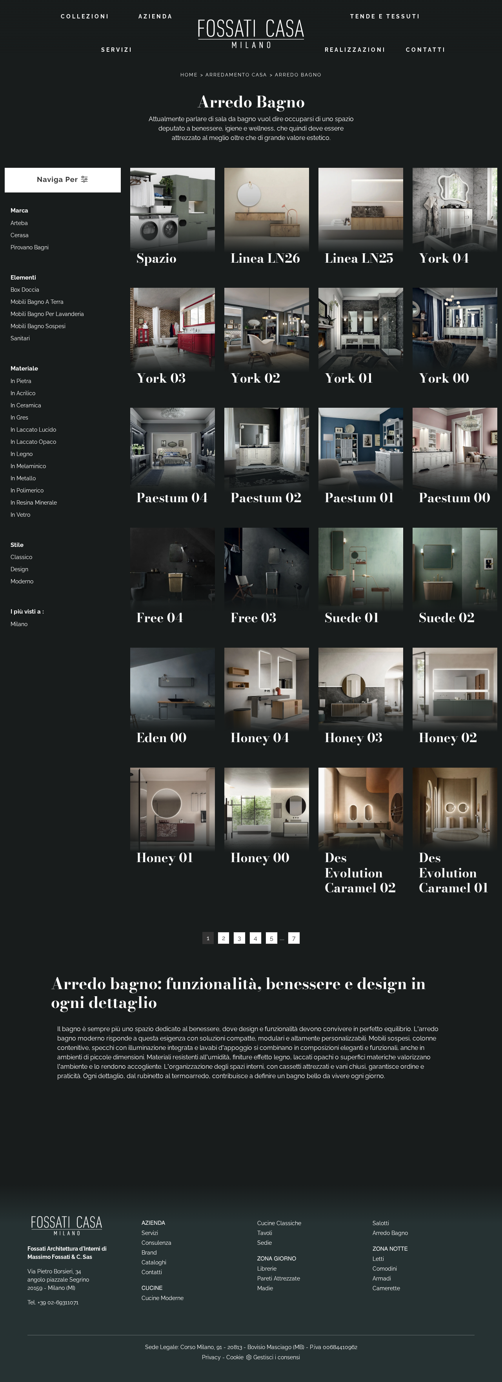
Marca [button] (19, 210)
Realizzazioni (355, 50)
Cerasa (20, 235)
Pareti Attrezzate (278, 1278)
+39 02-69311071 (58, 1302)
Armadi (382, 1278)
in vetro (20, 515)
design (19, 569)
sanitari (20, 338)
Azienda (155, 16)
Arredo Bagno (298, 75)
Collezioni (85, 16)
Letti (378, 1259)
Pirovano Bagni (30, 247)
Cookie (235, 1357)
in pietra (21, 381)
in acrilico (23, 393)
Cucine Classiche (279, 1223)
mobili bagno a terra (37, 302)
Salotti (381, 1223)
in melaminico (28, 466)
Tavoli (264, 1233)
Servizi (117, 50)
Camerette (386, 1288)
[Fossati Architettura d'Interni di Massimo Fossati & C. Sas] (251, 33)
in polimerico (27, 490)
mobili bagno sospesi (38, 326)
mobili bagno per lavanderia (47, 314)
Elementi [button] (23, 277)
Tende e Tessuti (385, 16)
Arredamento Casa (236, 75)
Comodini (385, 1269)
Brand (149, 1252)
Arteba (19, 223)
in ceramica (26, 405)
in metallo (23, 478)
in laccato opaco (33, 442)
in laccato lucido (33, 430)
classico (21, 557)
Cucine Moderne (163, 1298)
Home (189, 75)
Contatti (426, 50)
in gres (19, 417)
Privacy (211, 1357)
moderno (22, 581)
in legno (22, 454)
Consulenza (156, 1243)
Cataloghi (154, 1262)
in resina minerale (34, 502)
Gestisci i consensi (276, 1357)
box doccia (25, 290)
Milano (19, 624)
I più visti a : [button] (27, 611)
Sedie (264, 1243)
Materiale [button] (24, 368)
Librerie (266, 1269)
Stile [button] (17, 544)
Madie (265, 1288)
